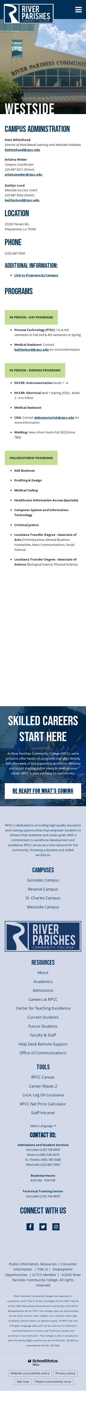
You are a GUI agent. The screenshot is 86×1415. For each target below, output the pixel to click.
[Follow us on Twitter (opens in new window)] (43, 1226)
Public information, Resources (33, 1264)
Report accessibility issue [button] (53, 1381)
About (43, 972)
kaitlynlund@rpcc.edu (22, 200)
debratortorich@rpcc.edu (54, 417)
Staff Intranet (43, 1112)
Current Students (43, 1017)
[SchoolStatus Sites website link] (43, 1362)
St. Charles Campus (43, 898)
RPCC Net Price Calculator (43, 1104)
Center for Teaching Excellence (43, 1008)
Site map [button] (23, 1381)
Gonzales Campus (43, 880)
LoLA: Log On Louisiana (43, 1095)
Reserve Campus (43, 889)
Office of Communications (43, 1052)
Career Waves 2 (43, 1086)
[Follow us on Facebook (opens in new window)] (30, 1226)
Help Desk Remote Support (43, 1044)
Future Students (43, 1026)
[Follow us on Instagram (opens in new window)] (55, 1226)
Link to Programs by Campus (36, 275)
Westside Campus (43, 907)
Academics (43, 981)
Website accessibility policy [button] (30, 1373)
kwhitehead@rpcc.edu (22, 150)
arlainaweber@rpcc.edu (23, 174)
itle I (42, 1269)
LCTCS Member (44, 1274)
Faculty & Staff (43, 1035)
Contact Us (42, 1135)
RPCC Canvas (43, 1077)
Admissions (43, 990)
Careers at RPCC (43, 999)
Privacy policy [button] (65, 1373)
